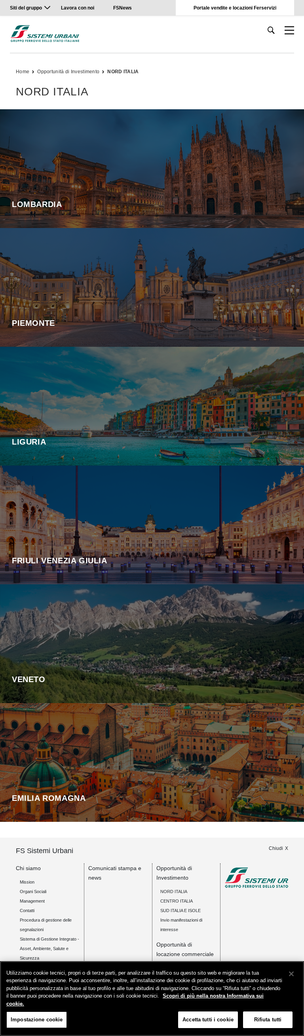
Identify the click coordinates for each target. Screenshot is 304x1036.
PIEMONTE (33, 323)
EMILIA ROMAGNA (49, 798)
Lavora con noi (78, 8)
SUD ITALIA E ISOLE (180, 910)
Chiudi (276, 848)
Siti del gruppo (26, 8)
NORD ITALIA (123, 71)
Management (32, 901)
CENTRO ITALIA (176, 901)
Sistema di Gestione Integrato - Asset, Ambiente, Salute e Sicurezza (49, 948)
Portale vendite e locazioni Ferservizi (235, 8)
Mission (27, 882)
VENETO (29, 679)
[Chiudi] (291, 974)
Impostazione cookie (37, 1020)
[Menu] (289, 30)
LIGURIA (29, 441)
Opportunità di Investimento (68, 71)
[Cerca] (271, 30)
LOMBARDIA (37, 204)
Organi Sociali (33, 891)
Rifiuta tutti (268, 1020)
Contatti (27, 910)
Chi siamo (28, 868)
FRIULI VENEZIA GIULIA (59, 560)
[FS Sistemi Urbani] (45, 34)
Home (22, 71)
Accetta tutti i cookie (208, 1020)
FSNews (122, 8)
